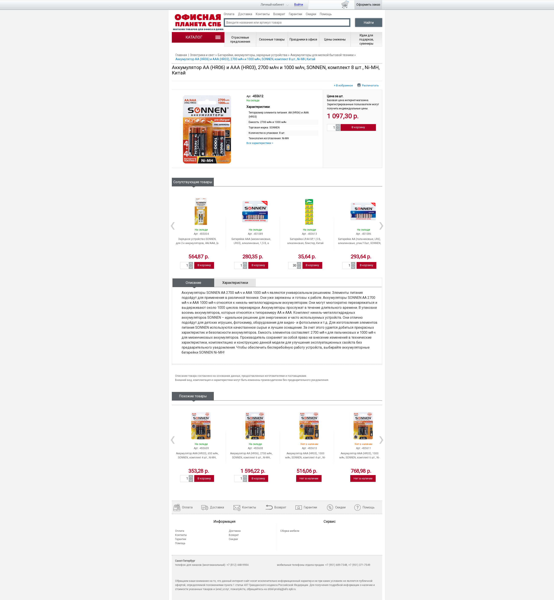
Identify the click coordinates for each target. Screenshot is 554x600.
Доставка (245, 14)
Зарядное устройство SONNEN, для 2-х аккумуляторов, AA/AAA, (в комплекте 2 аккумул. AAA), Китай (197, 243)
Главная (181, 55)
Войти (298, 4)
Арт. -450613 (309, 233)
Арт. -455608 (255, 448)
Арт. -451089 (255, 233)
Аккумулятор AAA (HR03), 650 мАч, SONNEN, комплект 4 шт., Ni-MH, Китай (197, 457)
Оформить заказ (368, 4)
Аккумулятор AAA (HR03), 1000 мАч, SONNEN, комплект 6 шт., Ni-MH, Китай (359, 457)
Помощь (326, 14)
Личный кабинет (272, 4)
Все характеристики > (259, 143)
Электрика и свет (202, 55)
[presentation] (193, 282)
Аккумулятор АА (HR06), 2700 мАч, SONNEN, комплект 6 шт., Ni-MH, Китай (251, 457)
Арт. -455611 (363, 448)
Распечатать (370, 85)
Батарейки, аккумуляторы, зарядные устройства (252, 55)
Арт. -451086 (363, 233)
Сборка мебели (289, 530)
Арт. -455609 (201, 448)
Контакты (263, 14)
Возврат (279, 14)
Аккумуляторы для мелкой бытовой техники (322, 55)
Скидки (311, 14)
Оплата (229, 14)
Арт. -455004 (201, 233)
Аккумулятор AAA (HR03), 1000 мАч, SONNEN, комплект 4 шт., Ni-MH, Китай (305, 457)
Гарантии (295, 14)
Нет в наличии (309, 478)
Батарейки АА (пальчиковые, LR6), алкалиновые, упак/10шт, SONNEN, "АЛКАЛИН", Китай (359, 243)
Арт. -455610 (309, 448)
